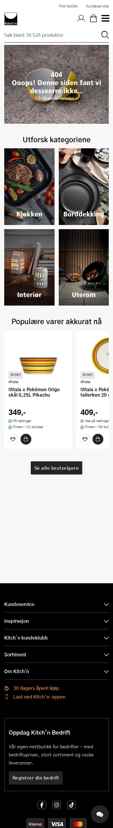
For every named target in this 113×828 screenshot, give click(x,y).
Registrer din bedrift (35, 777)
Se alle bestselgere (56, 468)
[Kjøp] (25, 439)
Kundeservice (97, 6)
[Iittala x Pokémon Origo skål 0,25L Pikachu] (38, 356)
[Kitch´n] (10, 18)
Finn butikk (68, 6)
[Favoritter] (13, 439)
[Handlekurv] (93, 18)
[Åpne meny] (105, 18)
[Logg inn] (81, 18)
